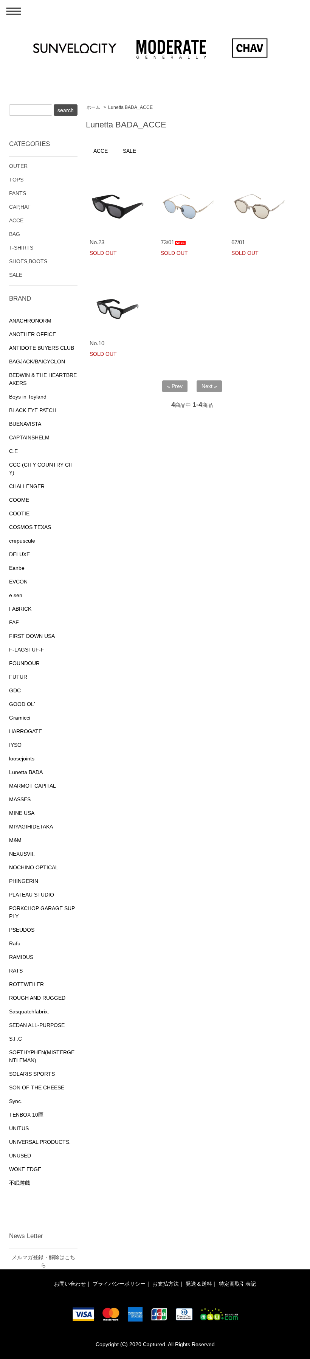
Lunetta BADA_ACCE (130, 107)
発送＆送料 (199, 1284)
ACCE (100, 151)
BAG (14, 234)
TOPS (16, 180)
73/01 (167, 242)
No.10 (97, 343)
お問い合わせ (70, 1284)
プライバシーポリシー (119, 1284)
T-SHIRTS (21, 248)
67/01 (238, 242)
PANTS (17, 193)
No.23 (97, 242)
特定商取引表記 (237, 1284)
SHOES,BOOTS (28, 261)
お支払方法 (165, 1284)
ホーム (93, 107)
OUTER (18, 166)
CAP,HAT (20, 207)
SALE (129, 151)
